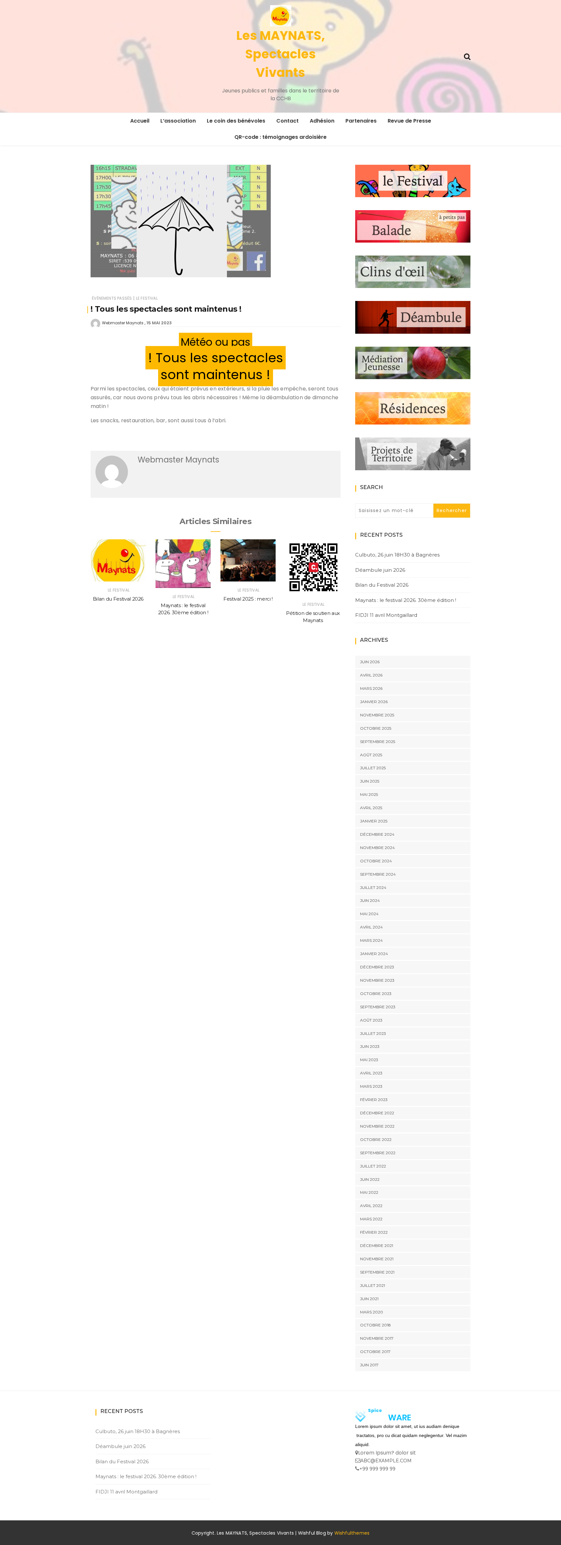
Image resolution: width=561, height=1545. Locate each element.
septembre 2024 (378, 874)
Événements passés (112, 298)
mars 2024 (371, 940)
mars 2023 (371, 1086)
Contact (287, 121)
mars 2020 (371, 1312)
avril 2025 (371, 807)
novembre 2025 (377, 715)
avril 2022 (371, 1205)
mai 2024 (369, 913)
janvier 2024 (374, 953)
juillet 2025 (373, 767)
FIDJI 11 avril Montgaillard (386, 615)
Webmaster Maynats (122, 323)
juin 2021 (369, 1298)
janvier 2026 (374, 701)
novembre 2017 (376, 1338)
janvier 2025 (373, 821)
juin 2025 (369, 781)
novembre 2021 (376, 1258)
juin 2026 (370, 661)
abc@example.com (386, 1461)
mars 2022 (371, 1218)
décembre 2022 (377, 1112)
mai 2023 (369, 1059)
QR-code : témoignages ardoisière (280, 137)
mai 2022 (369, 1192)
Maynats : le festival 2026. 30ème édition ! (405, 600)
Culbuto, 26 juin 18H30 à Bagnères (397, 555)
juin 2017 (369, 1364)
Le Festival (147, 298)
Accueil (139, 121)
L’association (178, 121)
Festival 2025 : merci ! (248, 599)
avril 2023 (371, 1073)
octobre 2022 (376, 1139)
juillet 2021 (372, 1285)
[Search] (467, 56)
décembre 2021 (376, 1245)
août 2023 (371, 1020)
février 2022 (374, 1232)
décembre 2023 (377, 966)
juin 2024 (370, 900)
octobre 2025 (375, 728)
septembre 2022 (377, 1152)
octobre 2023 (376, 993)
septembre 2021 (377, 1272)
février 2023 (374, 1099)
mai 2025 (369, 794)
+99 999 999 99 (377, 1469)
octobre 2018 (375, 1325)
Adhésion (322, 121)
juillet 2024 (373, 887)
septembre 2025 (377, 741)
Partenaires (361, 121)
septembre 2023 (377, 1006)
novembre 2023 (377, 980)
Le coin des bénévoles (236, 121)
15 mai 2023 (159, 323)
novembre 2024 (377, 847)
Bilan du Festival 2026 (118, 599)
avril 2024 (371, 927)
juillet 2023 (373, 1033)
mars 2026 (371, 688)
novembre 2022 (377, 1126)
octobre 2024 (376, 860)
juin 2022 (370, 1179)
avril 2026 (371, 675)
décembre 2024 (377, 834)
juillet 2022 (373, 1166)
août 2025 (371, 754)
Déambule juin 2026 (380, 570)
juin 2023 (370, 1046)
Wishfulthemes (352, 1533)
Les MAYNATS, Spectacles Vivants (280, 54)
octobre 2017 (375, 1351)
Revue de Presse (409, 121)
